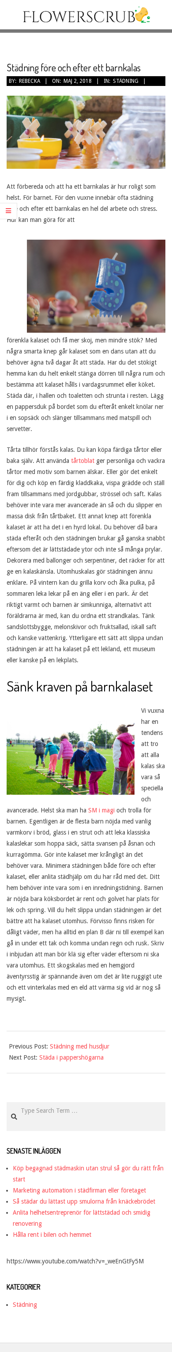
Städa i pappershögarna (71, 1057)
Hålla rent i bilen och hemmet (52, 1234)
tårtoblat (82, 460)
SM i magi (102, 810)
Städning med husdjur (79, 1046)
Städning (125, 81)
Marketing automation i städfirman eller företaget (79, 1190)
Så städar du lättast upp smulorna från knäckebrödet (84, 1201)
